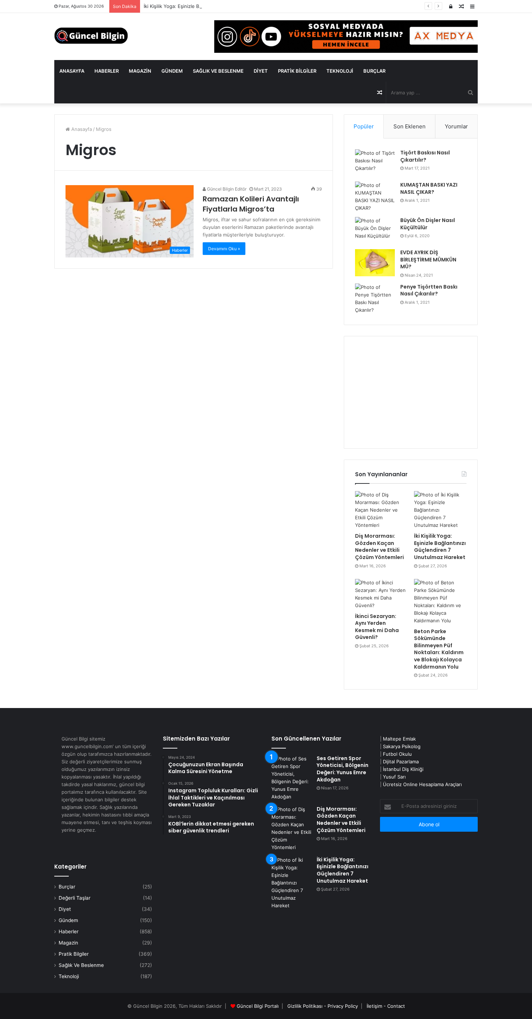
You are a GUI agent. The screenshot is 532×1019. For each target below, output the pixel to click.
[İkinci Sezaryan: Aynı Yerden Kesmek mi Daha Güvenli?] (381, 594)
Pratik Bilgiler (297, 71)
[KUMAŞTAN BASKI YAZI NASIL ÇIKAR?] (375, 197)
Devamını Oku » (224, 248)
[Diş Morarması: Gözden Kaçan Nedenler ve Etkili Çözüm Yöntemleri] (381, 510)
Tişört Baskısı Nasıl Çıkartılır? (425, 156)
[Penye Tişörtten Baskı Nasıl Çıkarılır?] (375, 298)
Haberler (106, 71)
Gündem (172, 71)
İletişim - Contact (386, 1006)
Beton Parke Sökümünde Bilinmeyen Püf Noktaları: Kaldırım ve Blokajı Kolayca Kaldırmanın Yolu (439, 649)
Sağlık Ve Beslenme (218, 71)
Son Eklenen (409, 126)
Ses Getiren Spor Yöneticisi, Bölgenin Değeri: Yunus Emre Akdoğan (342, 769)
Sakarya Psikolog (402, 746)
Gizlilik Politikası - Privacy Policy (322, 1006)
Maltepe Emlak (399, 739)
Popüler (364, 126)
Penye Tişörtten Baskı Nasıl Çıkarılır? (428, 290)
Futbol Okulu (397, 754)
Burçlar (374, 71)
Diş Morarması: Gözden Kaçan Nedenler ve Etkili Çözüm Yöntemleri (379, 546)
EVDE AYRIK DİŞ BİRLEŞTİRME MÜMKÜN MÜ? (428, 259)
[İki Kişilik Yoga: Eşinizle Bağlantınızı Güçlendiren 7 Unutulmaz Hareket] (440, 510)
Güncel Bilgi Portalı (258, 1006)
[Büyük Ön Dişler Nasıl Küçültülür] (375, 230)
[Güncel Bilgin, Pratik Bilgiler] (91, 35)
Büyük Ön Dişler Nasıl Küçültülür (427, 224)
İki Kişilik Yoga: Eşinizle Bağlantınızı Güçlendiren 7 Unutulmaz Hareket (222, 6)
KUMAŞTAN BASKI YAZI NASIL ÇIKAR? (428, 188)
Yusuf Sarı (394, 777)
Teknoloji (339, 71)
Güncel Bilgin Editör (226, 189)
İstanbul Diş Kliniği (403, 769)
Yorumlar (456, 126)
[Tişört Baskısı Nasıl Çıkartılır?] (375, 162)
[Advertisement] (410, 392)
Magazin (140, 71)
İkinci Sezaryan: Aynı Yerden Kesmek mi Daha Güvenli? (377, 627)
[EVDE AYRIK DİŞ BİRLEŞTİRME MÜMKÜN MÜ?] (375, 262)
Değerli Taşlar (74, 898)
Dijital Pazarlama (401, 761)
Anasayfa (71, 71)
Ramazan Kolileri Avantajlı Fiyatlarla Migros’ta (251, 204)
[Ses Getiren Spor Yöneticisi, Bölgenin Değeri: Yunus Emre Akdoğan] (291, 778)
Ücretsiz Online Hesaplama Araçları (422, 784)
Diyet (261, 71)
